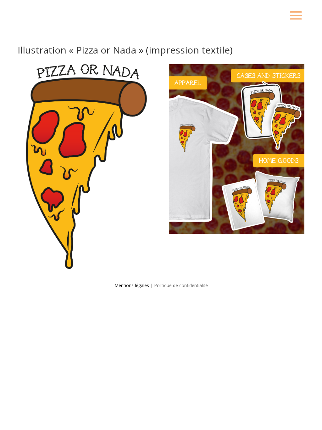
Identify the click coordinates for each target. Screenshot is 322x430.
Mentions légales (131, 285)
